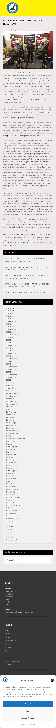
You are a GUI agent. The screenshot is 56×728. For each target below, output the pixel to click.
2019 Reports (11, 332)
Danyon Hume (11, 420)
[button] (52, 680)
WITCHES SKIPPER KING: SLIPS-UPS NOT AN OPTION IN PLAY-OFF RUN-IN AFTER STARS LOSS (26, 268)
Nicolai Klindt (10, 494)
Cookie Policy (22, 724)
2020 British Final (12, 335)
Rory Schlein (10, 516)
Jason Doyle (10, 452)
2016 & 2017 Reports (13, 311)
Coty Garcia (10, 407)
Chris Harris (10, 396)
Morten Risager (11, 486)
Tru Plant (9, 534)
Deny (28, 711)
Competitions (11, 401)
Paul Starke (10, 502)
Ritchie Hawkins (11, 510)
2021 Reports (11, 345)
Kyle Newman (11, 478)
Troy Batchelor (11, 529)
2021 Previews (11, 343)
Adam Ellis (10, 385)
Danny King (10, 417)
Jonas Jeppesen (11, 462)
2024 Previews (11, 367)
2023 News (10, 356)
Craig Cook (10, 409)
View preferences (28, 718)
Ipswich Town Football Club (15, 439)
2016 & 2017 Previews (14, 308)
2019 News (10, 327)
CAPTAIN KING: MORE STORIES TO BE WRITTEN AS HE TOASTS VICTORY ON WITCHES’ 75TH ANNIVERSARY (27, 285)
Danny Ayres (10, 414)
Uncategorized (11, 540)
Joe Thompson (11, 460)
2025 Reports (11, 377)
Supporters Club (12, 518)
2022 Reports (11, 353)
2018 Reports (11, 324)
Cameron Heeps (12, 393)
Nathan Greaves (12, 489)
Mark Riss (9, 481)
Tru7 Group (10, 537)
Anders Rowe (11, 388)
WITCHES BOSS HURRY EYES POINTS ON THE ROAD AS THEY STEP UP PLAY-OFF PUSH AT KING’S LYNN (26, 277)
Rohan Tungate (11, 513)
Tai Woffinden (11, 521)
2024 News (10, 364)
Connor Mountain (12, 404)
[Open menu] (48, 8)
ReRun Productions (13, 505)
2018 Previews (11, 321)
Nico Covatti (10, 492)
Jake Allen (9, 444)
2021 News (10, 340)
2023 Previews (11, 359)
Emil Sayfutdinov (12, 433)
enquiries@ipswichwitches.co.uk (21, 612)
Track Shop (10, 526)
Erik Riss (9, 436)
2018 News (10, 319)
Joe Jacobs (9, 457)
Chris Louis (10, 399)
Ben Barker (10, 391)
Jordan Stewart (11, 468)
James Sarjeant (11, 446)
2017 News (10, 316)
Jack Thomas (10, 441)
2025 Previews (11, 375)
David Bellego (11, 422)
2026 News (10, 380)
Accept (28, 704)
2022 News (10, 348)
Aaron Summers (12, 383)
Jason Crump (10, 449)
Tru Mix (8, 532)
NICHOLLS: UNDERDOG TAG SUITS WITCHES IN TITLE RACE (25, 292)
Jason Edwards (11, 454)
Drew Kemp (10, 428)
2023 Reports (11, 361)
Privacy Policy (33, 724)
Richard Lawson (11, 508)
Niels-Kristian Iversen (13, 497)
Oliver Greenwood (12, 500)
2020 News (10, 337)
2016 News (10, 313)
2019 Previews (11, 329)
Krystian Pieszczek (12, 476)
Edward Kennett (12, 431)
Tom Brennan (11, 524)
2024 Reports (11, 369)
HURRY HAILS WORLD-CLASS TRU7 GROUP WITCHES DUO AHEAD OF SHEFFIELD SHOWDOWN (25, 260)
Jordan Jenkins (11, 465)
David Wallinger (11, 425)
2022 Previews (11, 351)
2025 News (10, 372)
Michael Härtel (11, 484)
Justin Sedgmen (11, 471)
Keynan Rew (10, 473)
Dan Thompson (11, 412)
